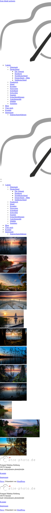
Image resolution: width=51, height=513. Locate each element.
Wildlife (13, 101)
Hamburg (18, 74)
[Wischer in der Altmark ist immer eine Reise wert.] (13, 364)
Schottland (14, 91)
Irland (12, 84)
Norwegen (14, 89)
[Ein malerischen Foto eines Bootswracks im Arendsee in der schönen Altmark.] (13, 291)
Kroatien (13, 86)
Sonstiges (13, 104)
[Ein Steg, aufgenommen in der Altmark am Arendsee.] (13, 455)
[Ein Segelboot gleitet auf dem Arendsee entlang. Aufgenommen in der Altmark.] (12, 327)
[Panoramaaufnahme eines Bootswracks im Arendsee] (20, 437)
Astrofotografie (15, 99)
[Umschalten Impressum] (41, 232)
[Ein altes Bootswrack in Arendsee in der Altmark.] (13, 272)
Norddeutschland (21, 76)
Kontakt (8, 110)
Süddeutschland (21, 80)
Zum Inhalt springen (7, 1)
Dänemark (14, 67)
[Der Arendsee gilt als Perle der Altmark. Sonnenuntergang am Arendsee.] (13, 254)
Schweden (14, 93)
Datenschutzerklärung (18, 115)
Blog (7, 106)
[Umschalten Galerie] (41, 185)
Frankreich (14, 82)
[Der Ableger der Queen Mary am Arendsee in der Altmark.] (13, 309)
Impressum (4, 477)
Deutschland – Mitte (22, 78)
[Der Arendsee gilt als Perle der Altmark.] (13, 382)
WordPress (21, 481)
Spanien (13, 95)
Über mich (9, 108)
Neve (2, 481)
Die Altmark (19, 72)
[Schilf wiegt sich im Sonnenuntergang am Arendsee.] (13, 400)
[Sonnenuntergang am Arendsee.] (6, 418)
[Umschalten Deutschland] (41, 189)
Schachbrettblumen (17, 97)
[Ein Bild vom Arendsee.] (13, 345)
